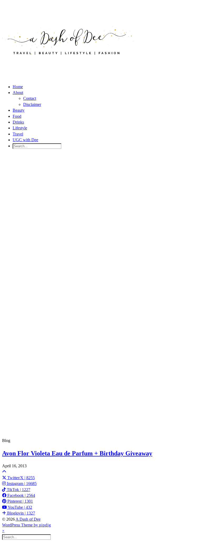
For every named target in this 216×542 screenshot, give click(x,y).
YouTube (19, 507)
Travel (18, 134)
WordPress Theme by (26, 525)
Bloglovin (20, 513)
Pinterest (19, 501)
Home (18, 86)
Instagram (21, 483)
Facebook (20, 495)
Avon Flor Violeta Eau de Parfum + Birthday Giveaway (77, 453)
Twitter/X (20, 477)
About (18, 92)
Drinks (18, 122)
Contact (29, 98)
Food (17, 116)
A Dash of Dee (28, 519)
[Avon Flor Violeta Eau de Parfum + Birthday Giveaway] (108, 295)
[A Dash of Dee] (68, 63)
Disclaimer (32, 104)
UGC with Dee (25, 140)
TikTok (18, 489)
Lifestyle (20, 128)
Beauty (18, 110)
